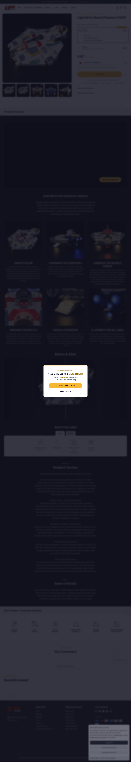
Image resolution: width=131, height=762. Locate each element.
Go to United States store (65, 385)
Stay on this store (65, 391)
